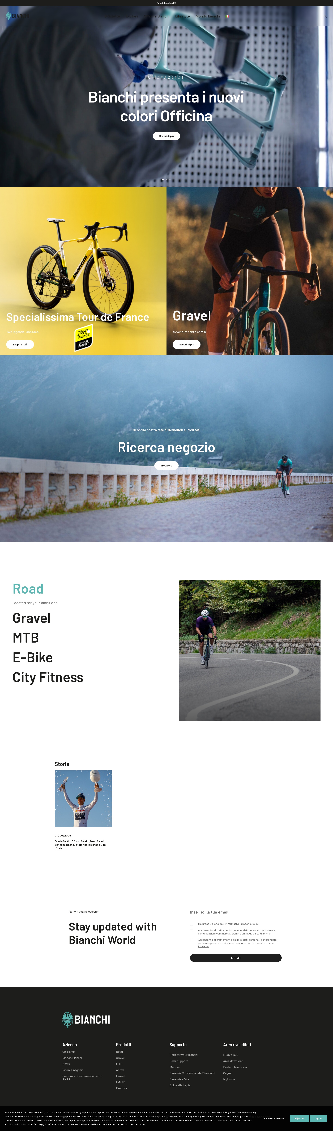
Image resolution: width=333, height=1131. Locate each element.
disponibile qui (250, 923)
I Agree (318, 1118)
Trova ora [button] (166, 465)
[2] (166, 179)
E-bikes (132, 16)
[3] (169, 179)
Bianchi (267, 933)
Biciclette (112, 16)
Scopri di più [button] (166, 125)
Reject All (299, 1118)
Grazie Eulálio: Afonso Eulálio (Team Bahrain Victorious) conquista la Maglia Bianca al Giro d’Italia (80, 844)
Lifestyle (182, 16)
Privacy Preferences (274, 1118)
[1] (163, 179)
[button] (325, 16)
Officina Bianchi (156, 16)
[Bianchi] (17, 16)
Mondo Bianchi (208, 16)
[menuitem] (112, 16)
